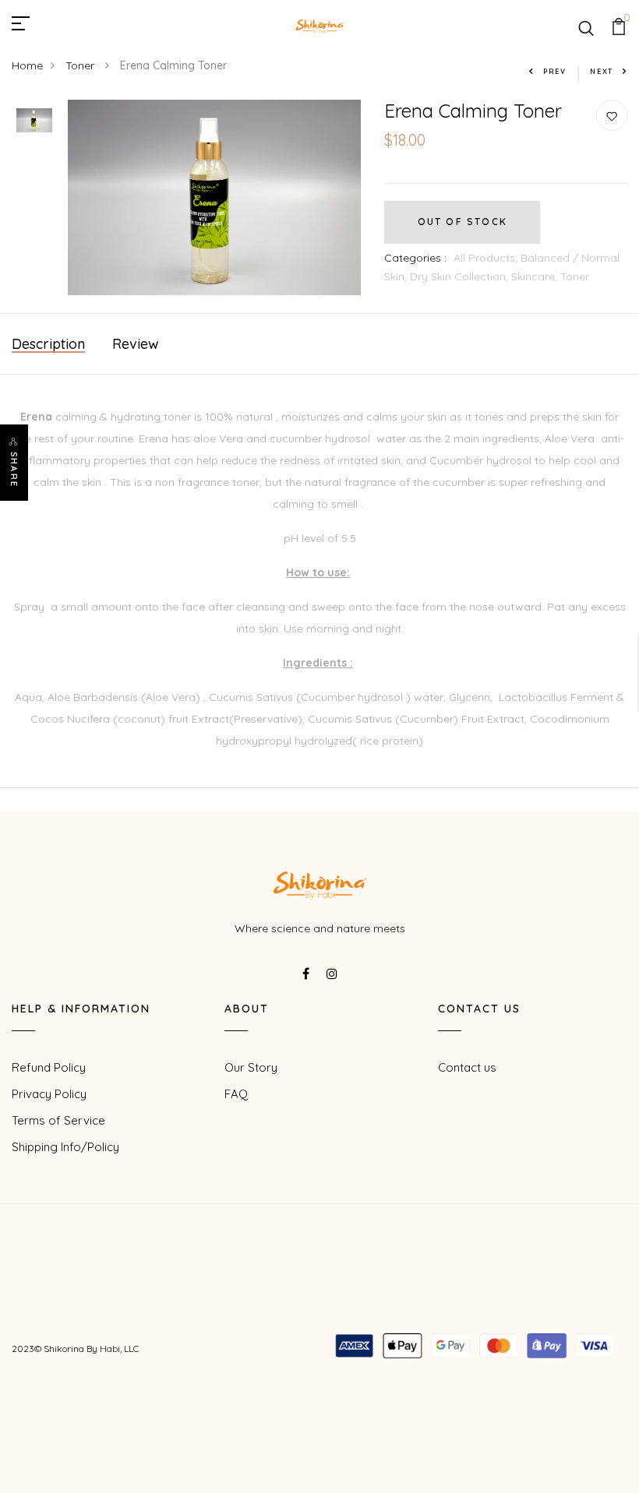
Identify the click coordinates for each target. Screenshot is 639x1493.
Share (14, 470)
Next (601, 71)
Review (135, 344)
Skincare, (535, 276)
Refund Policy (49, 1067)
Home (27, 65)
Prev (555, 71)
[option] (34, 121)
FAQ (236, 1093)
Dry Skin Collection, (460, 276)
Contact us (467, 1067)
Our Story (250, 1067)
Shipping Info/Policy (65, 1146)
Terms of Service (58, 1120)
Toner (81, 65)
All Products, (487, 258)
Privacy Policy (49, 1093)
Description (48, 344)
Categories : (415, 258)
